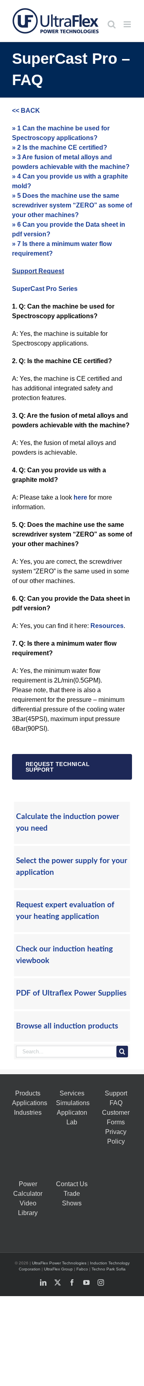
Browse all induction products (67, 1026)
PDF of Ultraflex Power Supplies (71, 993)
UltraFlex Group (58, 1269)
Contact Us (72, 1184)
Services (72, 1093)
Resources (107, 625)
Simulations (73, 1102)
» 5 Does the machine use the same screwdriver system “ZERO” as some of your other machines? (72, 205)
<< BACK (26, 110)
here (80, 497)
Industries (28, 1112)
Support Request (38, 271)
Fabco (82, 1269)
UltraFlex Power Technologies (59, 1263)
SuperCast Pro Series (45, 288)
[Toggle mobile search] (112, 24)
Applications (29, 1102)
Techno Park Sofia (109, 1269)
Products (27, 1093)
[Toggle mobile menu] (128, 24)
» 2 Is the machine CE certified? (59, 147)
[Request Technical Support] (72, 767)
